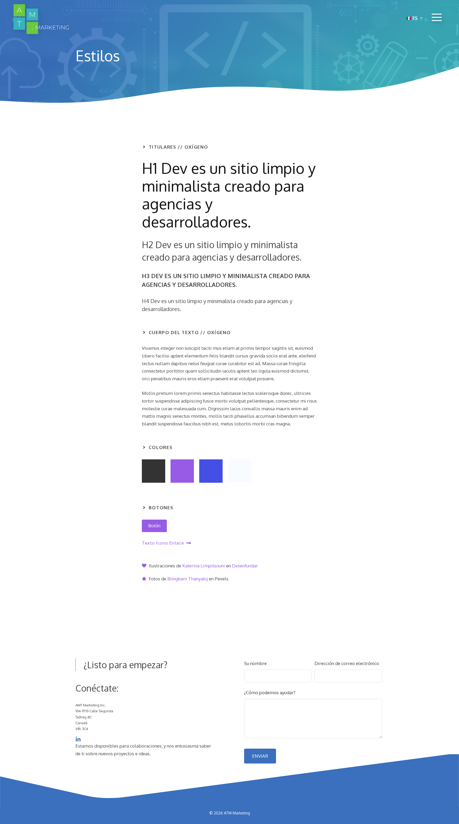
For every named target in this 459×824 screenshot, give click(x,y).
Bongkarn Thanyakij (187, 578)
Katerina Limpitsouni (203, 565)
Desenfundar (245, 565)
